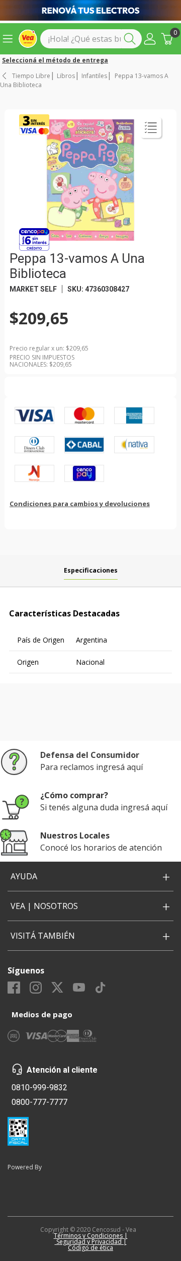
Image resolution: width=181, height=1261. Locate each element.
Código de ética (90, 1247)
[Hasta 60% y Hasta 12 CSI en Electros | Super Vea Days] (90, 10)
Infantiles (94, 76)
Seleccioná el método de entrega (55, 60)
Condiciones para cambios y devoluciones (80, 503)
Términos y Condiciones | (91, 1235)
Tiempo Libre (31, 76)
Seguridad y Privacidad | (91, 1241)
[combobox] (91, 38)
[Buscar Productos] (132, 38)
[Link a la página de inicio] (5, 76)
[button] (150, 39)
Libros (66, 76)
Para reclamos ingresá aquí (91, 767)
